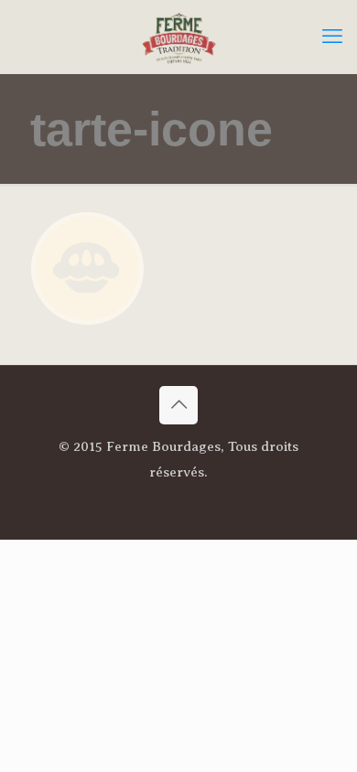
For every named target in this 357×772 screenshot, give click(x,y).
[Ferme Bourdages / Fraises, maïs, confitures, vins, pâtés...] (178, 36)
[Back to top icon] (178, 405)
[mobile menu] (332, 36)
